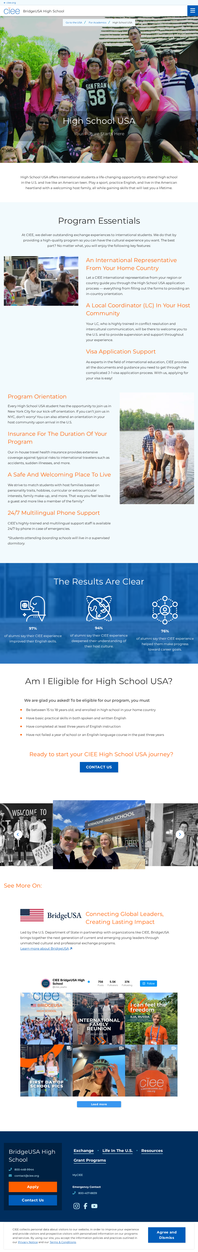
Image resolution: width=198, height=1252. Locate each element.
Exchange (84, 1150)
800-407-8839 (87, 1193)
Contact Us (33, 1200)
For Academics (97, 22)
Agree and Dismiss (167, 1235)
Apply (33, 1187)
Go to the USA (74, 22)
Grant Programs (90, 1160)
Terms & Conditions (63, 1242)
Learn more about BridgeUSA (44, 948)
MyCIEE (78, 1175)
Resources (152, 1150)
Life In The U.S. (117, 1150)
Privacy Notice (28, 1242)
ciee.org (11, 2)
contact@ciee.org (27, 1175)
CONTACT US (99, 767)
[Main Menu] (192, 10)
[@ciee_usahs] (46, 983)
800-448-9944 (24, 1169)
